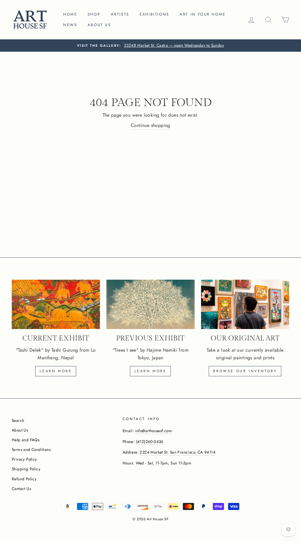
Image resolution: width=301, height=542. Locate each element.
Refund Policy (24, 479)
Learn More (150, 371)
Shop (94, 14)
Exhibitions (154, 14)
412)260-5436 (150, 441)
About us (99, 25)
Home (70, 14)
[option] (150, 45)
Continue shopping (150, 125)
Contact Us (21, 488)
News (70, 25)
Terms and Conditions (31, 449)
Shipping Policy (26, 469)
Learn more (56, 371)
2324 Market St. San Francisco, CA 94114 (177, 452)
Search (18, 420)
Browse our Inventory (245, 371)
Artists (120, 14)
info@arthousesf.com (153, 431)
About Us (20, 430)
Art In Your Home (203, 14)
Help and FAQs (25, 440)
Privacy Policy (24, 459)
